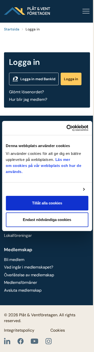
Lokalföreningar (18, 235)
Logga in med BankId (37, 79)
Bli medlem (14, 259)
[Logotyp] (27, 10)
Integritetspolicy (19, 330)
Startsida (11, 29)
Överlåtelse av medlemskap (29, 275)
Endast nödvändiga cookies (47, 219)
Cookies (57, 330)
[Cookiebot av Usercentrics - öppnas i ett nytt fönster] (67, 128)
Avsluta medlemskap (23, 290)
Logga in (71, 79)
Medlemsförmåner (20, 282)
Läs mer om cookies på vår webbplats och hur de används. (43, 165)
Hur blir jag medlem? (28, 99)
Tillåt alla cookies (47, 203)
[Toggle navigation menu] (70, 11)
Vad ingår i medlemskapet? (28, 267)
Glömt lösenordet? (26, 92)
